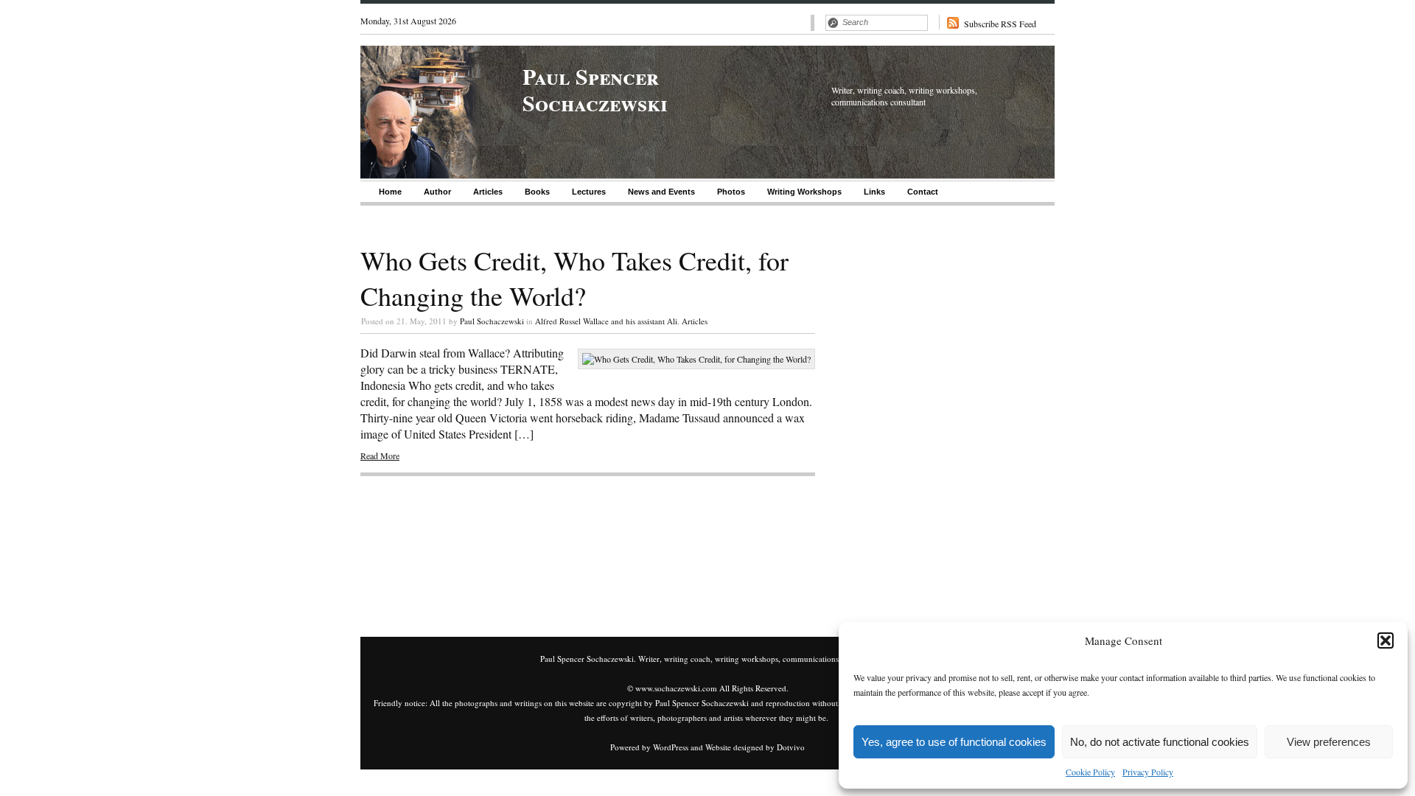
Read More (379, 455)
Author (437, 191)
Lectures (589, 191)
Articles (488, 191)
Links (874, 191)
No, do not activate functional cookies (1159, 742)
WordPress (670, 747)
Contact (922, 191)
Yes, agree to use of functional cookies (954, 742)
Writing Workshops (804, 191)
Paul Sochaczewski (492, 321)
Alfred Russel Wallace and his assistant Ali (606, 321)
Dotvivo (791, 747)
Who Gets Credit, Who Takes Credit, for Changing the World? (574, 277)
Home (390, 191)
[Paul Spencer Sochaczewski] (421, 175)
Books (537, 191)
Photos (731, 191)
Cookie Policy (1090, 772)
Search (833, 23)
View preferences (1329, 742)
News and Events (661, 191)
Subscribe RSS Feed (1000, 23)
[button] (1385, 640)
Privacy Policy (1147, 772)
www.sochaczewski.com (676, 688)
